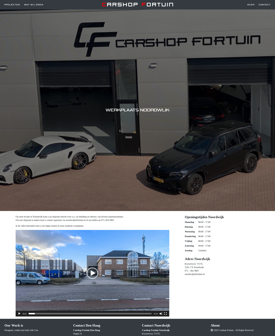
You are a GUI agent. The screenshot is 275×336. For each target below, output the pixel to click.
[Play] (19, 313)
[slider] (90, 313)
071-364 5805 (107, 220)
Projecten (12, 5)
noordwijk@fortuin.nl (195, 274)
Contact (265, 5)
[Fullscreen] (165, 313)
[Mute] (160, 313)
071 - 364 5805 (192, 270)
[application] (92, 273)
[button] (92, 273)
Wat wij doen (33, 5)
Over (251, 5)
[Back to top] (268, 329)
